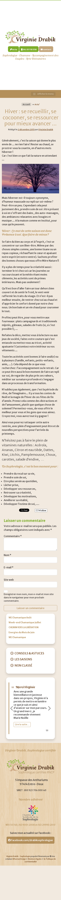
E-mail (8, 567)
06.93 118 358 (30, 49)
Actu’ (37, 104)
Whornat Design (19, 859)
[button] (12, 708)
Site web (9, 579)
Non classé (23, 665)
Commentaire (13, 536)
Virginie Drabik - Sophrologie (18, 856)
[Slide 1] (25, 735)
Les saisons (23, 659)
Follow (43, 510)
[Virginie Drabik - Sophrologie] (30, 36)
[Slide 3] (36, 735)
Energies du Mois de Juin (22, 632)
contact (47, 49)
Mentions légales (35, 859)
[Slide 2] (30, 735)
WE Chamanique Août (20, 617)
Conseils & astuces (29, 653)
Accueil (26, 104)
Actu (14, 49)
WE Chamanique (17, 637)
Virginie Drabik (45, 129)
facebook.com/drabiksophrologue (32, 840)
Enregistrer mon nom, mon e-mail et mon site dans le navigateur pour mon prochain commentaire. (28, 597)
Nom (7, 555)
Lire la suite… (34, 692)
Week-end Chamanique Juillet (25, 622)
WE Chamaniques (39, 687)
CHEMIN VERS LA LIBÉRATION (23, 627)
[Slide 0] (19, 735)
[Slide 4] (41, 735)
